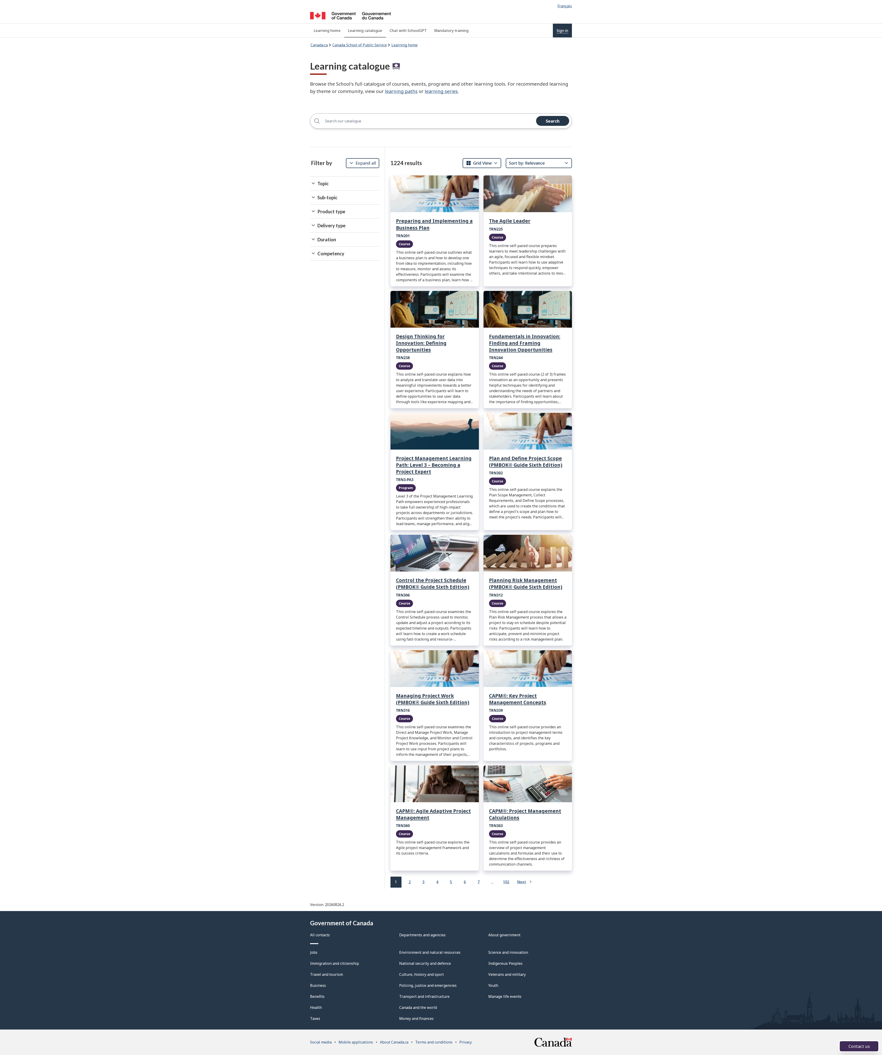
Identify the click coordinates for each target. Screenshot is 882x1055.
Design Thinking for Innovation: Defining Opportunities (421, 343)
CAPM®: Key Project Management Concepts (517, 699)
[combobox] (479, 163)
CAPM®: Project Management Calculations (525, 814)
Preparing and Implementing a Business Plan (434, 224)
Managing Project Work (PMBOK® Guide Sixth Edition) (432, 699)
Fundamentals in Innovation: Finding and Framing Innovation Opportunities (524, 343)
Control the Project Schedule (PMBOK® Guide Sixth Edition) (432, 583)
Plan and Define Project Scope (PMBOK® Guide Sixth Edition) (525, 461)
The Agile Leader (509, 221)
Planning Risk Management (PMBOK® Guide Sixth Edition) (525, 583)
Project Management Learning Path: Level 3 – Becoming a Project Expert (434, 465)
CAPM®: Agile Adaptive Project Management (433, 814)
